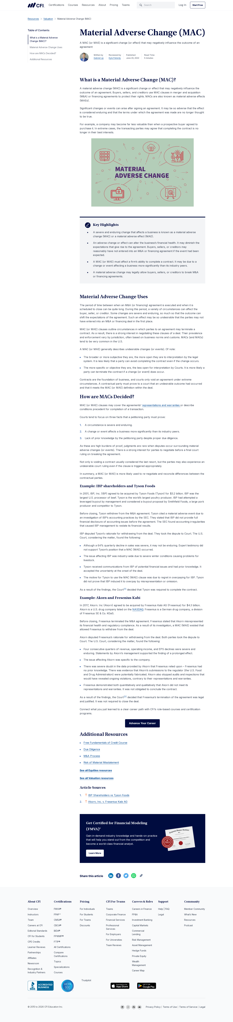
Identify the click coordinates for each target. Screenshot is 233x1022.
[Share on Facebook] (118, 877)
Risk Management (141, 939)
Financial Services (115, 919)
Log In (182, 4)
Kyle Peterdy (115, 58)
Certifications (56, 4)
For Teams (85, 919)
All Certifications (62, 947)
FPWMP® (59, 936)
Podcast (188, 925)
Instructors (33, 914)
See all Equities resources (96, 770)
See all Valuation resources (96, 778)
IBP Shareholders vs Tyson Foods (108, 795)
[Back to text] (86, 795)
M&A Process (92, 756)
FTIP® (57, 941)
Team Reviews (113, 945)
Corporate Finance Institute (36, 5)
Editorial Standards (37, 930)
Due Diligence (92, 749)
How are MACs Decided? (43, 53)
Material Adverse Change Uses (46, 47)
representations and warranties (161, 405)
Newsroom (33, 963)
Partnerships (34, 952)
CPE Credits (34, 941)
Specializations (62, 967)
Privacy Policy (153, 1007)
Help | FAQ (163, 909)
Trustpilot (86, 980)
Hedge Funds (139, 950)
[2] (125, 696)
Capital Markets (140, 925)
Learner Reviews (36, 947)
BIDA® (57, 930)
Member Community (194, 909)
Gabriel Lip (99, 58)
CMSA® (58, 919)
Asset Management (142, 945)
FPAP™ (57, 914)
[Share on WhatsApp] (133, 877)
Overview (33, 909)
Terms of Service (188, 1007)
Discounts (85, 925)
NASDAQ (137, 609)
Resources (88, 4)
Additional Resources (41, 59)
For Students (86, 914)
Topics (57, 961)
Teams (126, 4)
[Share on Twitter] (126, 877)
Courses (73, 4)
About (102, 4)
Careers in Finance (142, 909)
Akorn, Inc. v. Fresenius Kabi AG (107, 801)
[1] (125, 589)
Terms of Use (170, 1007)
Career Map (138, 970)
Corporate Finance (116, 914)
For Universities (114, 939)
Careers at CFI (35, 925)
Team (31, 919)
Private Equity (139, 956)
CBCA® (57, 925)
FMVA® (57, 909)
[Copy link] (141, 877)
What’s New (190, 914)
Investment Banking (142, 919)
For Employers (113, 934)
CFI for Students (36, 936)
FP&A (135, 914)
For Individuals (87, 909)
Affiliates (32, 958)
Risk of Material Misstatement (101, 762)
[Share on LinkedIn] (110, 877)
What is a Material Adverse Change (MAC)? (44, 39)
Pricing (114, 4)
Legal (161, 914)
